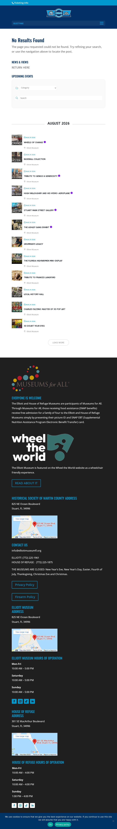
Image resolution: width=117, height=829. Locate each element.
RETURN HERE (21, 67)
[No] (113, 820)
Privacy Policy (24, 585)
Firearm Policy (25, 597)
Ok (50, 824)
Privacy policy (63, 824)
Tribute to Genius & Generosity (40, 176)
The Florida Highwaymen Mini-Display (43, 261)
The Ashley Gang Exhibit (36, 227)
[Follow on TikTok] (26, 701)
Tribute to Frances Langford (39, 277)
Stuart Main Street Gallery (39, 210)
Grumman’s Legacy (33, 244)
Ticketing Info (21, 2)
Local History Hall (34, 294)
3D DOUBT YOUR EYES (34, 326)
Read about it (26, 483)
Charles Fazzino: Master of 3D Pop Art (44, 309)
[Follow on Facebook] (14, 701)
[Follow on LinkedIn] (32, 701)
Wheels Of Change (33, 142)
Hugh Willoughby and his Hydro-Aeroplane (47, 193)
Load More (58, 342)
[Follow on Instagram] (20, 701)
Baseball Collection (34, 159)
